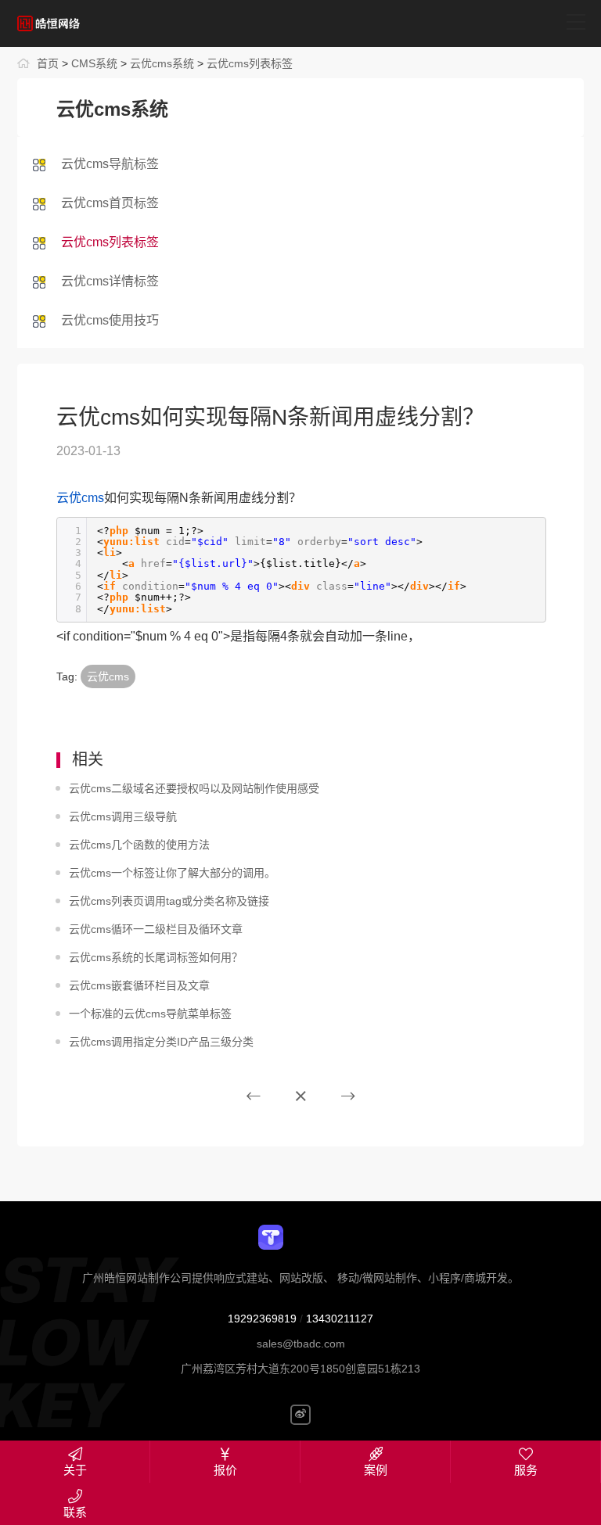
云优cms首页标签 (110, 203)
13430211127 (339, 1318)
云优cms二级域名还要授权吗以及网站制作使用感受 (194, 788)
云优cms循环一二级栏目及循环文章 (156, 929)
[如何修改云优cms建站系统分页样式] (348, 1096)
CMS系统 (94, 63)
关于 (75, 1470)
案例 (375, 1470)
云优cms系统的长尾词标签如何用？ (156, 957)
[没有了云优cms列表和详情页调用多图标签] (254, 1096)
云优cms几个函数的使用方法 (139, 844)
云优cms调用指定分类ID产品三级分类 (161, 1041)
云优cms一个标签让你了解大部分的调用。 (172, 873)
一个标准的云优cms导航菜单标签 (150, 1013)
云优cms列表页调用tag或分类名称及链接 (169, 901)
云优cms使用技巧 (110, 320)
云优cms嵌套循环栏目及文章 (139, 985)
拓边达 (88, 23)
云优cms (80, 497)
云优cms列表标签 (250, 63)
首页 (48, 63)
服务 (526, 1470)
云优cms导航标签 (110, 163)
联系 (75, 1512)
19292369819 (262, 1318)
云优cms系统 (162, 63)
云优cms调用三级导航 (123, 816)
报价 (225, 1470)
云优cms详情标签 (110, 281)
